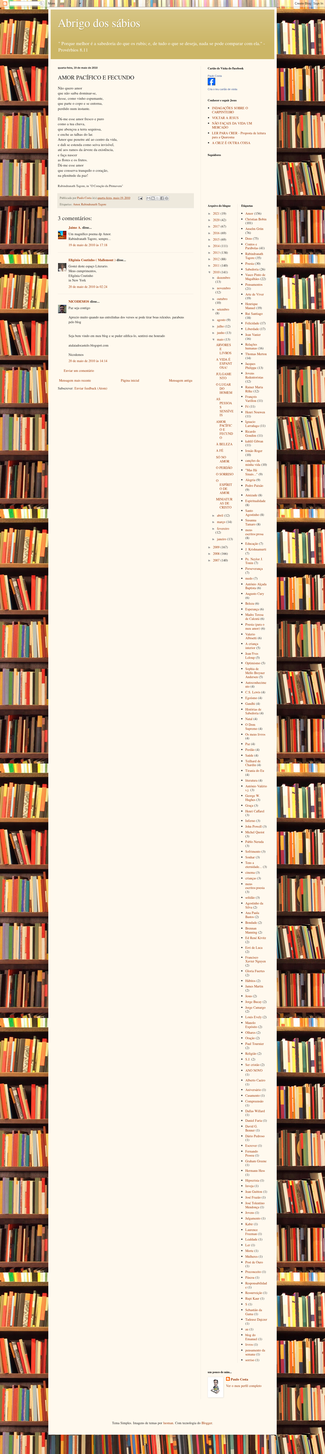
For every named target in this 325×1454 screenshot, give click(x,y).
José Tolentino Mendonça (255, 1205)
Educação (251, 543)
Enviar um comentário (79, 370)
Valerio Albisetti (251, 636)
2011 (217, 265)
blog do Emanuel (251, 1337)
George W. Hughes (252, 797)
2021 (217, 213)
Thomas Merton (256, 354)
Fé (247, 406)
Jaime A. (75, 227)
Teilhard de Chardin (253, 763)
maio (221, 339)
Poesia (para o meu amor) (254, 626)
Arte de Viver (254, 294)
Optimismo (252, 663)
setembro (223, 309)
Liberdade (252, 329)
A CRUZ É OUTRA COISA (231, 142)
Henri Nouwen (255, 412)
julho (221, 326)
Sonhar (250, 857)
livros (249, 1344)
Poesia (249, 263)
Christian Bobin (255, 219)
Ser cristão (252, 1064)
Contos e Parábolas (251, 246)
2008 (217, 553)
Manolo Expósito (251, 1024)
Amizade (251, 495)
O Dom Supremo (251, 726)
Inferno (250, 820)
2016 (217, 233)
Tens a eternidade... (253, 864)
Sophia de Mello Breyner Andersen (255, 672)
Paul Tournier (254, 1043)
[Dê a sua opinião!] (153, 198)
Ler (247, 1245)
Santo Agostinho (252, 512)
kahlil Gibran (254, 441)
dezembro (223, 277)
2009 (217, 547)
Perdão (250, 749)
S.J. (247, 1059)
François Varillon (251, 398)
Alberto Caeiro (255, 1080)
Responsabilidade (256, 1285)
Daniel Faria (253, 1120)
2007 (217, 560)
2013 (217, 252)
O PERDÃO (224, 467)
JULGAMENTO (223, 376)
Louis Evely (253, 1017)
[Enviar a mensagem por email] (148, 198)
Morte (249, 1250)
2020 (217, 220)
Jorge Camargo (255, 1007)
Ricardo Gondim (250, 433)
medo (249, 578)
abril (220, 515)
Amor (76, 204)
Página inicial (130, 380)
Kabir (249, 1224)
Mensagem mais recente (75, 380)
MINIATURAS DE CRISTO (224, 503)
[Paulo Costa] (211, 84)
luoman (168, 1423)
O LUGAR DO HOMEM (224, 388)
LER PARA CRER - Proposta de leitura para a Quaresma (239, 135)
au (246, 1329)
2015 (217, 239)
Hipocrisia (252, 1180)
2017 (217, 226)
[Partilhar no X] (157, 198)
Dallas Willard (255, 1111)
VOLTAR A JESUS (225, 117)
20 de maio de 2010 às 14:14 (88, 360)
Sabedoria (252, 269)
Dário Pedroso (255, 1136)
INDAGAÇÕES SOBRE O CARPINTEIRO (230, 110)
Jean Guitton (253, 1191)
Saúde (249, 755)
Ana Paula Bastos (252, 914)
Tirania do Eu (254, 770)
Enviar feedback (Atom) (90, 388)
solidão (250, 897)
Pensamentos (253, 284)
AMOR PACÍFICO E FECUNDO (224, 429)
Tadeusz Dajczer (256, 1319)
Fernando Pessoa (251, 1153)
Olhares (250, 1032)
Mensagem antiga (180, 380)
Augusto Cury (254, 593)
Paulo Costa (215, 75)
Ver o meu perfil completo (243, 1385)
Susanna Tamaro (250, 522)
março (221, 521)
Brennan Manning (251, 930)
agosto (222, 319)
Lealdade (251, 1239)
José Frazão (253, 1197)
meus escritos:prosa (254, 532)
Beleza (249, 603)
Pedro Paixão (254, 485)
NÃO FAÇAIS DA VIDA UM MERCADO (232, 125)
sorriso (249, 1360)
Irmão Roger (253, 450)
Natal (248, 719)
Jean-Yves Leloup (251, 655)
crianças (250, 878)
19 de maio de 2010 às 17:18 (88, 245)
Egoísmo (251, 698)
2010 (217, 272)
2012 (217, 259)
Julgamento (253, 1218)
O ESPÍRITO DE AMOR (224, 486)
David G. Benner (251, 1128)
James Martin (254, 986)
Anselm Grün (254, 228)
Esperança (252, 609)
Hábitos (250, 980)
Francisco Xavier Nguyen (255, 959)
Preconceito (253, 1271)
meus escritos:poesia (255, 886)
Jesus (248, 996)
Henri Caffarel (254, 811)
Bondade (251, 922)
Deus (248, 238)
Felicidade (252, 323)
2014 (217, 246)
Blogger (207, 1423)
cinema (250, 872)
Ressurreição (253, 1292)
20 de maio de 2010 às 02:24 (88, 286)
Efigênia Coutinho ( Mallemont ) (92, 259)
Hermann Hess (255, 1170)
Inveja (249, 1186)
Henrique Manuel (251, 305)
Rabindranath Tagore (93, 204)
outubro (222, 298)
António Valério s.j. (256, 788)
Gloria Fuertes (255, 971)
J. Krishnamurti (255, 549)
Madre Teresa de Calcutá (254, 616)
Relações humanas (251, 346)
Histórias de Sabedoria (253, 711)
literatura (251, 780)
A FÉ (219, 450)
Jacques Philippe (250, 365)
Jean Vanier (253, 334)
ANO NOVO (253, 1070)
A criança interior (251, 645)
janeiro (222, 539)
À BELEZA (224, 444)
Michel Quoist (254, 832)
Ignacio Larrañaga (252, 423)
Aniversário (253, 1089)
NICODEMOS (79, 301)
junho (221, 332)
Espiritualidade (255, 501)
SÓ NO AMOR (222, 459)
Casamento (252, 1095)
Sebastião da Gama (253, 1312)
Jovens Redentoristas (254, 375)
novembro (224, 288)
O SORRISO (224, 474)
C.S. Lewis (252, 692)
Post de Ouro (254, 1262)
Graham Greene (255, 1161)
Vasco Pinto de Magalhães (255, 276)
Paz (247, 744)
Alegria (250, 480)
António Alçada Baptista (255, 586)
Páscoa (249, 1277)
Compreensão (254, 1101)
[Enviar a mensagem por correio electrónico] (140, 198)
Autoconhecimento (255, 684)
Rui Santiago (254, 313)
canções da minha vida (252, 462)
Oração (250, 1038)
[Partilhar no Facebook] (162, 198)
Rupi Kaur (252, 1298)
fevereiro (223, 528)
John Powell (253, 826)
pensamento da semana (255, 1352)
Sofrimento (253, 851)
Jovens (249, 1212)
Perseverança (254, 568)
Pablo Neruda (254, 841)
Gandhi (250, 703)
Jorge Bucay (253, 1001)
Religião (250, 1053)
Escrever (251, 1145)
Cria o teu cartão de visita (222, 89)
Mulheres (251, 1256)
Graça (249, 805)
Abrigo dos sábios (99, 22)
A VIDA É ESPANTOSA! (224, 363)
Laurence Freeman (251, 1231)
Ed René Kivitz (255, 937)
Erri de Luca (253, 947)
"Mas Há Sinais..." (251, 472)
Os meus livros (255, 734)
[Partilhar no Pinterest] (166, 198)
